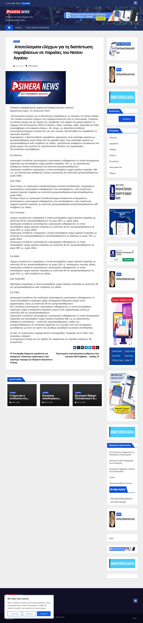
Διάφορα (16, 41)
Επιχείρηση (114, 161)
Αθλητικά (113, 138)
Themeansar (10, 619)
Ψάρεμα (112, 173)
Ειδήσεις (113, 155)
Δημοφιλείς (113, 144)
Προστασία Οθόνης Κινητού (120, 483)
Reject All (29, 614)
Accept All (43, 614)
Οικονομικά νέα (115, 167)
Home (135, 618)
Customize (14, 614)
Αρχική (18, 28)
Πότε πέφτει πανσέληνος (37, 28)
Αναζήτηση (114, 111)
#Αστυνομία (32, 66)
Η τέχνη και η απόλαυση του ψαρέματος (18, 398)
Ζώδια (112, 477)
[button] (136, 28)
